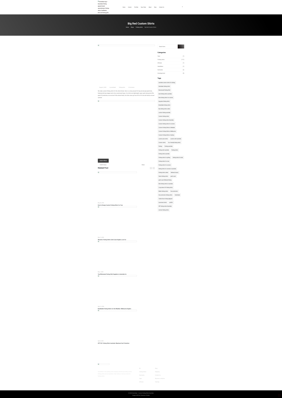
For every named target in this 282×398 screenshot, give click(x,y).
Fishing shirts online (163, 172)
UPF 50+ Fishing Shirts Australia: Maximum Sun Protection (113, 343)
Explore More (103, 160)
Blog (156, 368)
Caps (159, 56)
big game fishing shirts (164, 101)
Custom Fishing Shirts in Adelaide (167, 127)
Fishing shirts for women (165, 165)
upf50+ (171, 202)
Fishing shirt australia (164, 150)
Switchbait (177, 195)
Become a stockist (160, 378)
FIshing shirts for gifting (164, 157)
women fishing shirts (164, 210)
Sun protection (174, 191)
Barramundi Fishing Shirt (164, 90)
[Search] (178, 7)
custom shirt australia (175, 138)
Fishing (160, 146)
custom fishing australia (164, 112)
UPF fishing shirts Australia (165, 206)
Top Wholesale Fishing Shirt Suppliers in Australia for (112, 274)
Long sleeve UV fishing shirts (166, 187)
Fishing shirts (122, 87)
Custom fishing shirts (164, 116)
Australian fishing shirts (164, 86)
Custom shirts (162, 142)
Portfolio (136, 7)
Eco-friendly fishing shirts (174, 142)
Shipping (157, 371)
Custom (130, 7)
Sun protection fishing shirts (165, 195)
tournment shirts (163, 202)
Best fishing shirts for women (166, 97)
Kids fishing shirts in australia (166, 183)
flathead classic (174, 172)
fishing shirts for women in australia (167, 168)
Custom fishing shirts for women (167, 123)
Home (124, 7)
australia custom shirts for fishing (167, 82)
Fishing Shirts (142, 371)
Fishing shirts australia (164, 153)
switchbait (113, 87)
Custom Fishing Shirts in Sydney (166, 135)
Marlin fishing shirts (163, 191)
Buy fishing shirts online (164, 108)
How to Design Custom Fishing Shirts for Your (110, 205)
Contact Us (161, 7)
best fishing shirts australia (165, 93)
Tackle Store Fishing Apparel (165, 198)
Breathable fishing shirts (164, 105)
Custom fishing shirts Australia (166, 120)
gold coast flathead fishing (165, 180)
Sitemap (157, 382)
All (139, 368)
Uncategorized (161, 73)
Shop (155, 7)
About (150, 7)
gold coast (173, 176)
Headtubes (160, 66)
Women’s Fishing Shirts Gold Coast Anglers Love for (112, 239)
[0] (181, 7)
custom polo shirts (163, 138)
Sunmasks (160, 70)
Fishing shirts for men (164, 161)
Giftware (160, 63)
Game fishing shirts (163, 176)
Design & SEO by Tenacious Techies (141, 395)
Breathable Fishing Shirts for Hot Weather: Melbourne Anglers (114, 308)
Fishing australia (168, 146)
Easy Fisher (143, 7)
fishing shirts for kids (178, 157)
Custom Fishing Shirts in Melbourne (167, 131)
